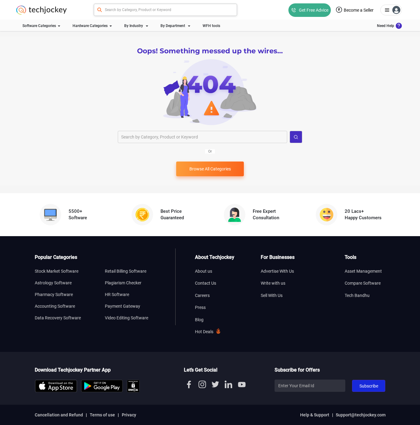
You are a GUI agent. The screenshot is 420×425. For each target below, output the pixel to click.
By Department (173, 26)
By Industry (134, 26)
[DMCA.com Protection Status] (133, 385)
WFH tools (211, 26)
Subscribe (368, 386)
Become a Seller (359, 10)
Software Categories (39, 26)
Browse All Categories (210, 168)
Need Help (385, 26)
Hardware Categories (90, 26)
